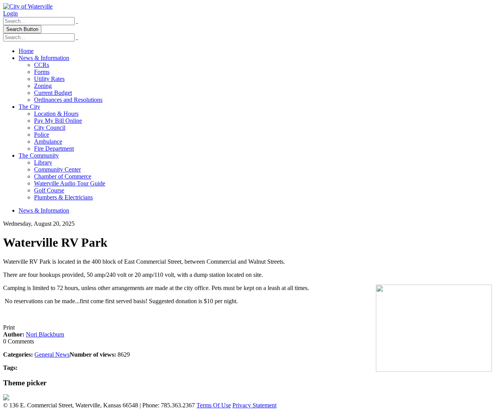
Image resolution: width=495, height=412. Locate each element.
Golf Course (49, 190)
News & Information (44, 58)
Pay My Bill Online (58, 120)
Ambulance (48, 141)
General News (52, 354)
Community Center (57, 169)
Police (41, 134)
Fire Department (54, 148)
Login (10, 13)
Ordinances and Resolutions (68, 99)
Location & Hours (56, 113)
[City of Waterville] (28, 6)
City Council (49, 127)
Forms (42, 72)
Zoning (43, 85)
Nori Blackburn (45, 334)
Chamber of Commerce (62, 176)
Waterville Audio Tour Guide (69, 183)
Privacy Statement (254, 405)
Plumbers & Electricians (63, 197)
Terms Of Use (213, 405)
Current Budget (53, 92)
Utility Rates (49, 79)
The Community (39, 155)
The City (29, 106)
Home (26, 51)
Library (43, 162)
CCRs (41, 65)
